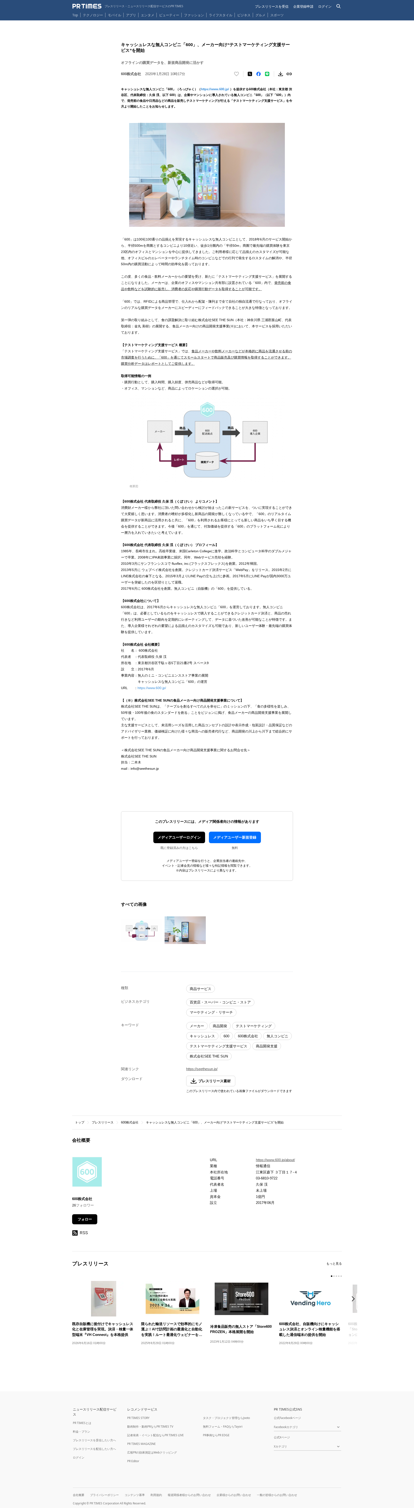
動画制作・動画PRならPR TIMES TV (150, 1426)
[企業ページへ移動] (87, 1173)
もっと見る (334, 1263)
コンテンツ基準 (135, 1495)
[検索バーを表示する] (338, 6)
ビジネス (244, 15)
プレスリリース (103, 1122)
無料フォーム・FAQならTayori (222, 1426)
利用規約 (156, 1495)
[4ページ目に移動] (338, 1276)
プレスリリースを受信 (271, 6)
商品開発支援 (266, 1046)
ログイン (325, 6)
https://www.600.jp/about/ (275, 1160)
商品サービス (200, 989)
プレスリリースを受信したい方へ (94, 1440)
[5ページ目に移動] (341, 1276)
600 (226, 1036)
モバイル (114, 15)
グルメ (260, 15)
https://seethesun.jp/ (202, 1069)
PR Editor (133, 1461)
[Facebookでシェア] (258, 74)
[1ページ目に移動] (331, 1276)
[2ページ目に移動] (334, 1276)
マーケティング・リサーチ (211, 1012)
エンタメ (147, 15)
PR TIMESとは (82, 1423)
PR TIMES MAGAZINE (141, 1444)
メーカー (197, 1026)
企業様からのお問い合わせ (234, 1495)
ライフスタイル (220, 15)
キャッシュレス (202, 1036)
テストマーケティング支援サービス (218, 1046)
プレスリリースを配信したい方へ (94, 1449)
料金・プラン (81, 1432)
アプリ (131, 15)
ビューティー (169, 15)
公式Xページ (282, 1437)
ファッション (194, 15)
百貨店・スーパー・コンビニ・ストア (220, 1002)
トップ (79, 1122)
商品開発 (220, 1026)
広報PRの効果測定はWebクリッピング (152, 1452)
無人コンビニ (277, 1036)
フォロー (85, 1219)
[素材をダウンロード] (280, 74)
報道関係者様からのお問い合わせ (189, 1495)
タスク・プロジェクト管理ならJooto (226, 1418)
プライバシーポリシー (104, 1495)
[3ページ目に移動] (336, 1276)
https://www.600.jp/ (215, 89)
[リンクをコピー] (289, 74)
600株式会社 (248, 1036)
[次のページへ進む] (354, 1299)
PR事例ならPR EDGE (216, 1435)
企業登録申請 (303, 6)
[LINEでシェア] (267, 74)
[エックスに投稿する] (250, 74)
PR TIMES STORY (138, 1418)
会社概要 (78, 1495)
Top (75, 15)
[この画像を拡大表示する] (141, 930)
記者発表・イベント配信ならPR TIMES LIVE (155, 1435)
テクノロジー (93, 15)
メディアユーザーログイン (179, 837)
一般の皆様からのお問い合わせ (277, 1495)
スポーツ (277, 15)
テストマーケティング (254, 1026)
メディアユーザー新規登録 (234, 837)
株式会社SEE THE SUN (209, 1056)
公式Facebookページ (287, 1418)
